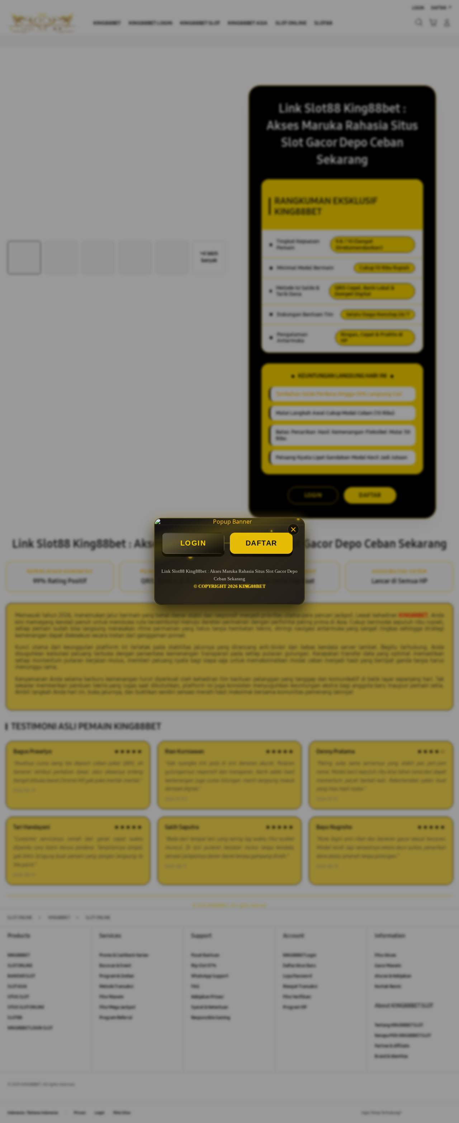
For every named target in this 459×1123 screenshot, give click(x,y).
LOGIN (193, 543)
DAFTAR (261, 543)
